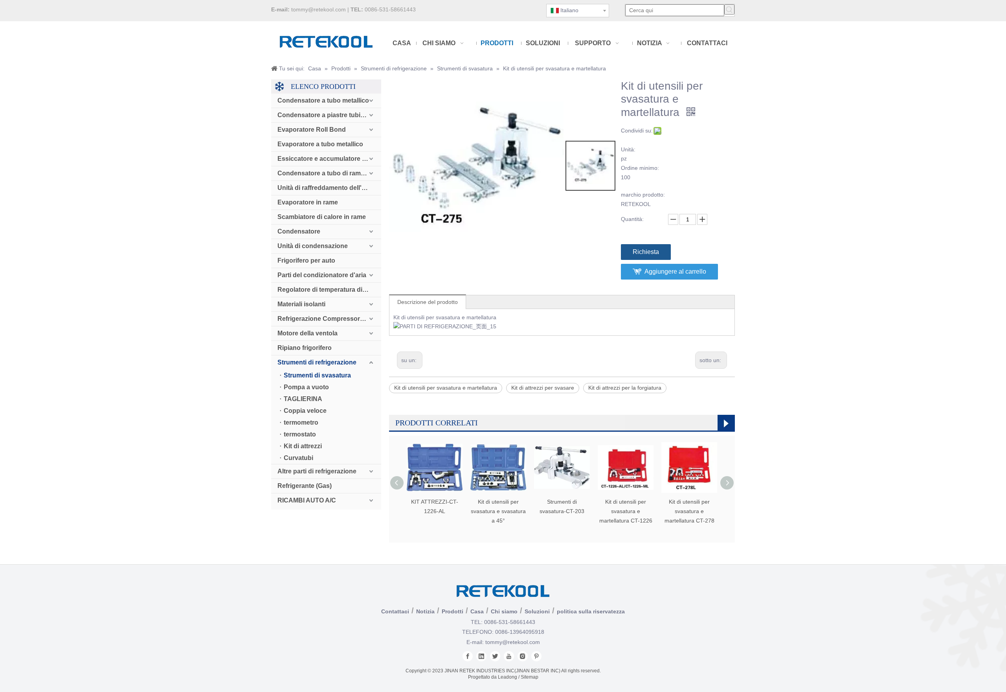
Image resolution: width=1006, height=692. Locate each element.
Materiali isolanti (301, 304)
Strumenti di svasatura (317, 375)
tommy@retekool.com (318, 9)
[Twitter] (495, 656)
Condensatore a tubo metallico (323, 100)
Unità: (628, 149)
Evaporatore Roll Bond (311, 129)
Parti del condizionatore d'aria (321, 275)
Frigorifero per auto (306, 260)
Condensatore (298, 231)
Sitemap (529, 677)
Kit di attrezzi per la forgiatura (624, 388)
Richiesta (646, 251)
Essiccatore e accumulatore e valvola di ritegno (329, 158)
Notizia (425, 611)
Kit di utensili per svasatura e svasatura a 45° (498, 511)
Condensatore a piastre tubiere (323, 115)
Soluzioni (537, 611)
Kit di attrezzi (303, 446)
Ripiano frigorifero (304, 347)
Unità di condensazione (312, 246)
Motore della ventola (307, 333)
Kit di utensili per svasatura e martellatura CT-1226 (625, 511)
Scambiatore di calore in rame (321, 216)
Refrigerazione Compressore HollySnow (329, 318)
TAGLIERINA (303, 399)
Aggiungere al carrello (675, 271)
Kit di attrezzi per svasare (542, 388)
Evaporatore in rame (307, 202)
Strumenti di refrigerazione (316, 362)
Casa (477, 611)
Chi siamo (504, 611)
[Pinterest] (536, 656)
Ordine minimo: (640, 168)
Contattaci (395, 611)
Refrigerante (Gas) (304, 485)
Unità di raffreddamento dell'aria (325, 187)
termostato (300, 434)
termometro (301, 422)
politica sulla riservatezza (591, 611)
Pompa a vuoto (306, 387)
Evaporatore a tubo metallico (320, 144)
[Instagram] (523, 656)
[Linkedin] (481, 656)
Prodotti (452, 611)
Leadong (507, 677)
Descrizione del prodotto (427, 302)
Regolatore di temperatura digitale (327, 289)
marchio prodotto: (643, 194)
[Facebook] (468, 656)
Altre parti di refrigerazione (316, 471)
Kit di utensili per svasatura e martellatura (445, 388)
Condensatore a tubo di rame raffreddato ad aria (329, 173)
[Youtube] (509, 656)
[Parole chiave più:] (729, 9)
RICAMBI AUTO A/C (306, 500)
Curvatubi (298, 458)
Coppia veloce (305, 410)
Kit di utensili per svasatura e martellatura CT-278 (689, 511)
